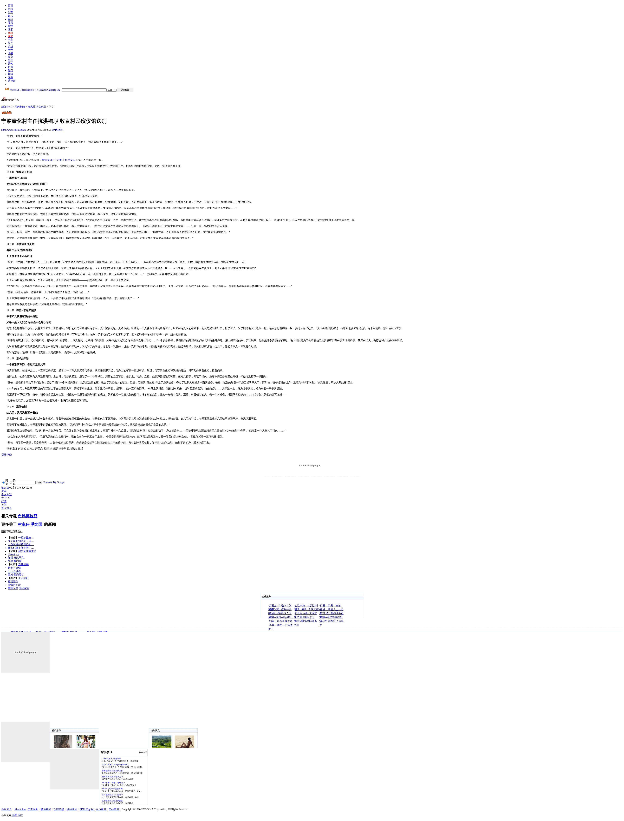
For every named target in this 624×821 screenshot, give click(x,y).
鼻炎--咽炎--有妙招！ (281, 617)
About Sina (20, 809)
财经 (10, 19)
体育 (10, 12)
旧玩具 (12, 571)
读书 (10, 53)
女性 (10, 50)
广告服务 (33, 809)
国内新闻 (19, 106)
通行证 (12, 80)
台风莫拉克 (27, 516)
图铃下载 (6, 531)
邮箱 (10, 74)
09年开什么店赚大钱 (280, 621)
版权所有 (17, 815)
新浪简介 (6, 809)
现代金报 (57, 129)
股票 (10, 22)
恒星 (10, 561)
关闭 (3, 504)
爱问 (10, 70)
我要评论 (6, 454)
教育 (10, 56)
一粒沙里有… (26, 537)
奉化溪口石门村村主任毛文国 (58, 160)
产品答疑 (114, 809)
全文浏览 (6, 494)
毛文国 (36, 524)
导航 (10, 77)
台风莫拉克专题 (37, 106)
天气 (10, 63)
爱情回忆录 (14, 584)
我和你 (17, 561)
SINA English (87, 809)
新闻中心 (6, 106)
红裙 (10, 557)
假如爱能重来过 (27, 551)
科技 (10, 26)
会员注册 (101, 809)
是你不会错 (14, 567)
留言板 (5, 487)
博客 (10, 29)
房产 (10, 43)
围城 (10, 574)
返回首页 (6, 508)
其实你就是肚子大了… (21, 547)
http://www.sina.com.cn (13, 129)
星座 (10, 60)
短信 (10, 67)
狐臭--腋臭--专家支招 (307, 609)
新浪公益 (17, 531)
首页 (10, 5)
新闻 (10, 9)
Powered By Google (54, 482)
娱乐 (10, 15)
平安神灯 (23, 578)
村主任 (24, 524)
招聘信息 (59, 809)
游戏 (10, 46)
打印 (3, 501)
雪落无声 (13, 588)
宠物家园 (24, 588)
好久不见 (19, 557)
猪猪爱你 (13, 581)
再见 (18, 571)
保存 (3, 491)
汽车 (10, 39)
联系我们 (46, 809)
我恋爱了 (19, 574)
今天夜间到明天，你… (21, 541)
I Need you (13, 554)
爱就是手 (23, 564)
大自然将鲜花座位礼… (21, 544)
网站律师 (72, 809)
